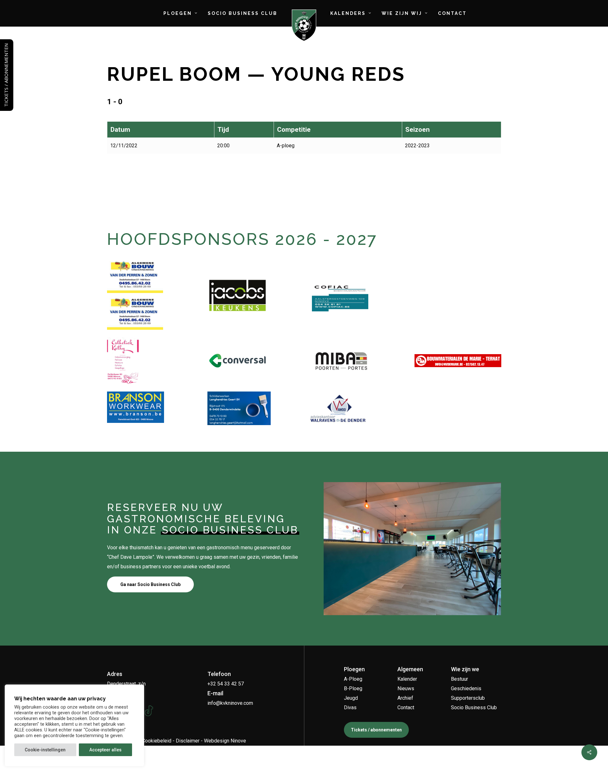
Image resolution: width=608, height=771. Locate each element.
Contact (405, 707)
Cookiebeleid (156, 741)
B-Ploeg (353, 688)
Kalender (407, 679)
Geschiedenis (466, 688)
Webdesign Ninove (225, 741)
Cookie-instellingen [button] (45, 749)
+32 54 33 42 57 (225, 684)
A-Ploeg (353, 679)
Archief (405, 698)
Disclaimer (188, 741)
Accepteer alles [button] (105, 749)
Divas (350, 707)
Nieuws (405, 688)
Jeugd (351, 698)
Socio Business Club (474, 707)
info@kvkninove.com (230, 703)
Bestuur (459, 679)
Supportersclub (468, 698)
